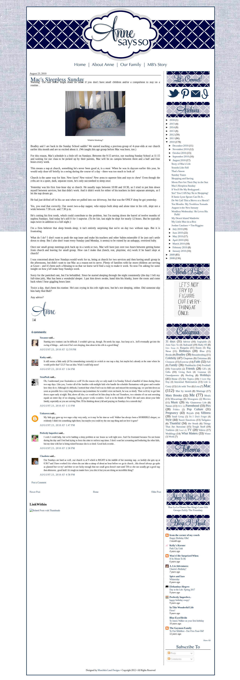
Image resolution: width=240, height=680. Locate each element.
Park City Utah (176, 548)
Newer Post (35, 492)
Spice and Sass (177, 576)
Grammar (202, 372)
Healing (189, 375)
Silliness (206, 412)
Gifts (168, 372)
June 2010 (178, 232)
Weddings (171, 433)
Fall (209, 361)
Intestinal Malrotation (185, 381)
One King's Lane (195, 507)
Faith (197, 361)
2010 (172, 141)
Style (169, 419)
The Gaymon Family (181, 628)
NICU (180, 406)
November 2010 (180, 149)
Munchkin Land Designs (109, 670)
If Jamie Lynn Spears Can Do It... (188, 196)
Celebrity (171, 358)
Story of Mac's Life (181, 163)
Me (192, 395)
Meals (207, 395)
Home (95, 492)
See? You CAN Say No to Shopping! (190, 193)
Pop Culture (195, 409)
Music (174, 402)
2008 (172, 258)
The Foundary (195, 510)
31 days (170, 341)
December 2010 (180, 145)
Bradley (180, 354)
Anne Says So (172, 345)
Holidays (205, 375)
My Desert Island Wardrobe (185, 218)
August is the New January (185, 207)
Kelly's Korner (177, 545)
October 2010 (179, 153)
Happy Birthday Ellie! (179, 538)
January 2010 (179, 251)
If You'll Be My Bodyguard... (186, 189)
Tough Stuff (198, 426)
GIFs (204, 369)
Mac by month (183, 391)
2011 (172, 138)
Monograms (193, 399)
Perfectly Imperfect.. (180, 597)
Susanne (44, 337)
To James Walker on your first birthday (187, 620)
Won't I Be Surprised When (184, 555)
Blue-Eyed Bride (178, 617)
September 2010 (181, 156)
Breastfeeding (199, 354)
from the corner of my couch (185, 535)
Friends (190, 368)
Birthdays (184, 351)
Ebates (182, 507)
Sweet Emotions (187, 419)
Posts (173, 653)
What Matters (190, 433)
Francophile (176, 369)
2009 (172, 254)
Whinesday (174, 579)
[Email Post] (34, 319)
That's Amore (178, 171)
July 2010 (177, 229)
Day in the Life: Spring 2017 (182, 589)
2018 (172, 120)
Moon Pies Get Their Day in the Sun (190, 182)
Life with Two (184, 386)
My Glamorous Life (196, 402)
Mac (207, 386)
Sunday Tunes (179, 174)
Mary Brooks (174, 395)
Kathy (43, 357)
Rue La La (173, 507)
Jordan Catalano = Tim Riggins (187, 225)
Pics (208, 405)
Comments (176, 659)
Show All (207, 640)
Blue (202, 351)
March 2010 (178, 243)
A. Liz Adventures (179, 566)
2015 (172, 123)
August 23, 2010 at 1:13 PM (57, 405)
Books (169, 354)
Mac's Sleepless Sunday (184, 185)
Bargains (184, 347)
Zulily (185, 510)
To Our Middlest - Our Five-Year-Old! (187, 631)
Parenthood (192, 405)
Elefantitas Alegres (179, 586)
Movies (207, 399)
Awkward (187, 344)
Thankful (175, 423)
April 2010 (178, 240)
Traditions (170, 430)
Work (171, 436)
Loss (197, 386)
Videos (202, 430)
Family (173, 365)
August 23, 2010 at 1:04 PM (57, 369)
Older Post (156, 492)
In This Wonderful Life (182, 607)
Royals (190, 413)
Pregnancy (172, 412)
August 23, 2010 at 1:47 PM (57, 425)
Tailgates (206, 419)
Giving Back (184, 372)
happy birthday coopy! (180, 600)
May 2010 (178, 236)
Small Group (178, 416)
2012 (172, 134)
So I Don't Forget (198, 416)
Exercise (184, 361)
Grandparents (172, 375)
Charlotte (44, 456)
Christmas (202, 358)
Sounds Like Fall (180, 167)
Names (169, 405)
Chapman (188, 358)
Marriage (201, 391)
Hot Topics (188, 378)
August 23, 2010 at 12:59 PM (58, 349)
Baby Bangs (171, 348)
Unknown (45, 413)
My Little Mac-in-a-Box (184, 221)
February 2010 (180, 247)
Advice (186, 341)
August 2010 (179, 160)
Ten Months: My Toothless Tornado (190, 204)
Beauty (199, 348)
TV (190, 429)
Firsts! (172, 610)
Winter (208, 434)
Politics (176, 409)
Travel (181, 430)
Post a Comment (39, 482)
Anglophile (202, 342)
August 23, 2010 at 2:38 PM (57, 448)
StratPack (45, 377)
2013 (172, 131)
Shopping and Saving (183, 178)
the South (193, 423)
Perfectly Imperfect (49, 433)
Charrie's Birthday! (178, 569)
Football (206, 365)
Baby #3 (202, 344)
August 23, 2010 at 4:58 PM (57, 474)
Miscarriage (177, 399)
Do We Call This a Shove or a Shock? (190, 200)
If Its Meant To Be (178, 558)
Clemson (170, 361)
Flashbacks (190, 365)
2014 (172, 127)
